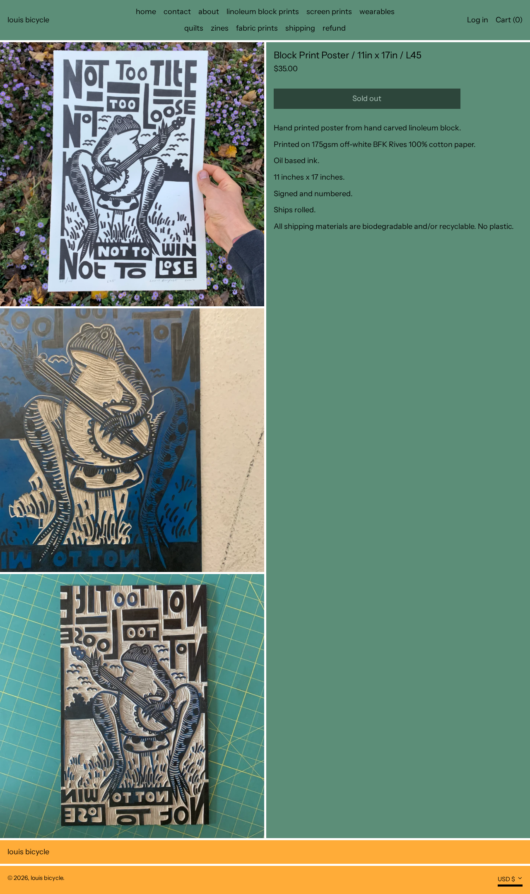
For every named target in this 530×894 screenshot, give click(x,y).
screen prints (329, 11)
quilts (193, 28)
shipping (300, 28)
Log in (477, 19)
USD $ (506, 878)
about (208, 11)
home (146, 11)
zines (220, 28)
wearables (377, 11)
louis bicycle (28, 19)
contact (177, 11)
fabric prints (257, 28)
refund (334, 28)
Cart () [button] (509, 19)
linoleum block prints (262, 11)
